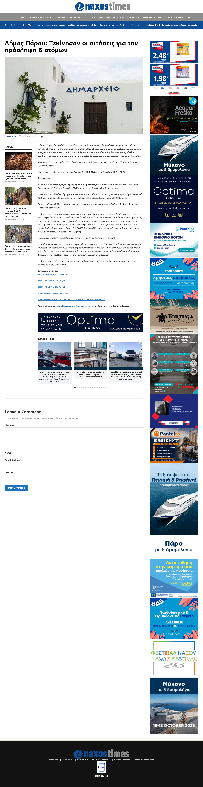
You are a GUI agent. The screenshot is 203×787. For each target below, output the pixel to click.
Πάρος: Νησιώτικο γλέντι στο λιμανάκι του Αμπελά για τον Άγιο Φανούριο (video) (18, 176)
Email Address (12, 460)
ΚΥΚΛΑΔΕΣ (61, 17)
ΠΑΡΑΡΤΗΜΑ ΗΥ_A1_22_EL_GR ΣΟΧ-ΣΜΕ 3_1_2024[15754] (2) (71, 299)
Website (9, 472)
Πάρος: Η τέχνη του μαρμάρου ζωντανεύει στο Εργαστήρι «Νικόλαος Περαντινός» (18, 249)
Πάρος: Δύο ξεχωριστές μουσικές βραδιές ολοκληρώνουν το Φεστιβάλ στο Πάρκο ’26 (18, 212)
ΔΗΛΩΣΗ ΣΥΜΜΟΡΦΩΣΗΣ (144, 760)
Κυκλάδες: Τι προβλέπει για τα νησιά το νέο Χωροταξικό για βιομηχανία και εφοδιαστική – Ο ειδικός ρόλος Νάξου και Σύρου (126, 375)
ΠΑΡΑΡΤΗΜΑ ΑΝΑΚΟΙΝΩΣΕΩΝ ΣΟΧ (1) (58, 293)
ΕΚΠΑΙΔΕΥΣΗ (149, 17)
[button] (140, 365)
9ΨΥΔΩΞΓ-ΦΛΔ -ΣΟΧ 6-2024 (53, 274)
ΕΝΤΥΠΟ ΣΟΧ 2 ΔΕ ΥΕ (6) (51, 287)
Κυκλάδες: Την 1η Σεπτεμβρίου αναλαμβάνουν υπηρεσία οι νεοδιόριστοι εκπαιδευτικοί (158, 25)
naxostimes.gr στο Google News (73, 305)
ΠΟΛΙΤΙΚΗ (90, 17)
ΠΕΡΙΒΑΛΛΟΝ (133, 17)
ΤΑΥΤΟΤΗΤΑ (54, 760)
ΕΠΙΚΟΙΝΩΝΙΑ (67, 760)
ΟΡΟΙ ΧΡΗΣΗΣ (82, 760)
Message (9, 425)
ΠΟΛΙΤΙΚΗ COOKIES (122, 760)
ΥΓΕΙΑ (161, 17)
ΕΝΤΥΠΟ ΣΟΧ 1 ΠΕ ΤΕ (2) (51, 280)
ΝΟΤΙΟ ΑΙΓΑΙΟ (76, 17)
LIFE (188, 17)
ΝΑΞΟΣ (50, 17)
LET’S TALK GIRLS (175, 17)
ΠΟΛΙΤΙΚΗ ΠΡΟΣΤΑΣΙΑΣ (101, 760)
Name (8, 452)
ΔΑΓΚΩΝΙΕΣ (118, 17)
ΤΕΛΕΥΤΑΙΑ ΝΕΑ (36, 17)
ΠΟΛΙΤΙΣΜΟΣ (104, 17)
